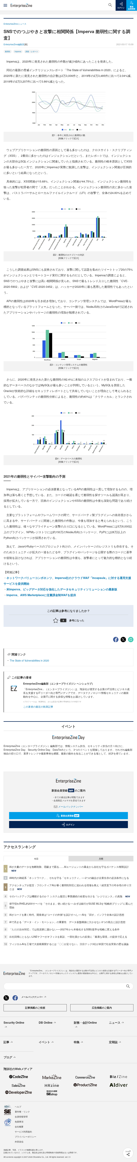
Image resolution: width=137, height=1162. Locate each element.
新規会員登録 (69, 815)
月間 (101, 858)
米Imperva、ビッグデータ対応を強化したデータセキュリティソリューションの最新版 (61, 589)
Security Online (14, 1022)
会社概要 (19, 1126)
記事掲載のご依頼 (35, 1007)
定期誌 (113, 1042)
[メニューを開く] (5, 5)
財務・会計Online (85, 1022)
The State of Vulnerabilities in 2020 (29, 660)
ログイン (70, 824)
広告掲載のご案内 (102, 1007)
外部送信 (19, 1141)
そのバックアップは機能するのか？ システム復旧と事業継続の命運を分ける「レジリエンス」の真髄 (65, 896)
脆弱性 (7, 51)
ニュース (114, 1022)
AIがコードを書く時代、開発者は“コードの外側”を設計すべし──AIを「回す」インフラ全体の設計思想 (66, 914)
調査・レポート (32, 51)
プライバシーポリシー (25, 1136)
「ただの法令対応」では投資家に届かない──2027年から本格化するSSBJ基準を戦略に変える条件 (64, 929)
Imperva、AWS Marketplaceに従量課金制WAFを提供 (41, 595)
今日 (36, 858)
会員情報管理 (21, 1116)
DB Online (45, 1022)
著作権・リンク (22, 1111)
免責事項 (19, 1121)
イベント (44, 1042)
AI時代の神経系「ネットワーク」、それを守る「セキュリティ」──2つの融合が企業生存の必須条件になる (69, 878)
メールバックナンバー (70, 806)
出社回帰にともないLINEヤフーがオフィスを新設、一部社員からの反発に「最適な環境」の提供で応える (68, 936)
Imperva (18, 51)
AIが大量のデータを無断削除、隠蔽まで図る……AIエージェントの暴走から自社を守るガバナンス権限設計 (69, 867)
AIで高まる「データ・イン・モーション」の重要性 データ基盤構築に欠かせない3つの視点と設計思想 (67, 922)
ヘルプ (18, 1106)
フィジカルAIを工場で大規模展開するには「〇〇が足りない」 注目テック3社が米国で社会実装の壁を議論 (69, 944)
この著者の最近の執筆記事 (38, 706)
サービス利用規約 (23, 1131)
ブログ (8, 1057)
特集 (77, 1042)
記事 (6, 1042)
